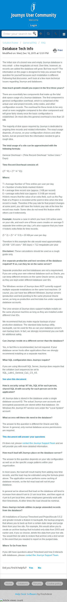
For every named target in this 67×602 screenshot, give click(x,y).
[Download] (27, 307)
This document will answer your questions (24, 437)
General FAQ (30, 42)
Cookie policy (54, 583)
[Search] (35, 33)
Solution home (11, 42)
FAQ (43, 42)
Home (9, 583)
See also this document (14, 379)
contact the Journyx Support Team (38, 443)
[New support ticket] (41, 33)
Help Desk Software (26, 594)
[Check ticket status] (48, 33)
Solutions (23, 583)
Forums (37, 583)
